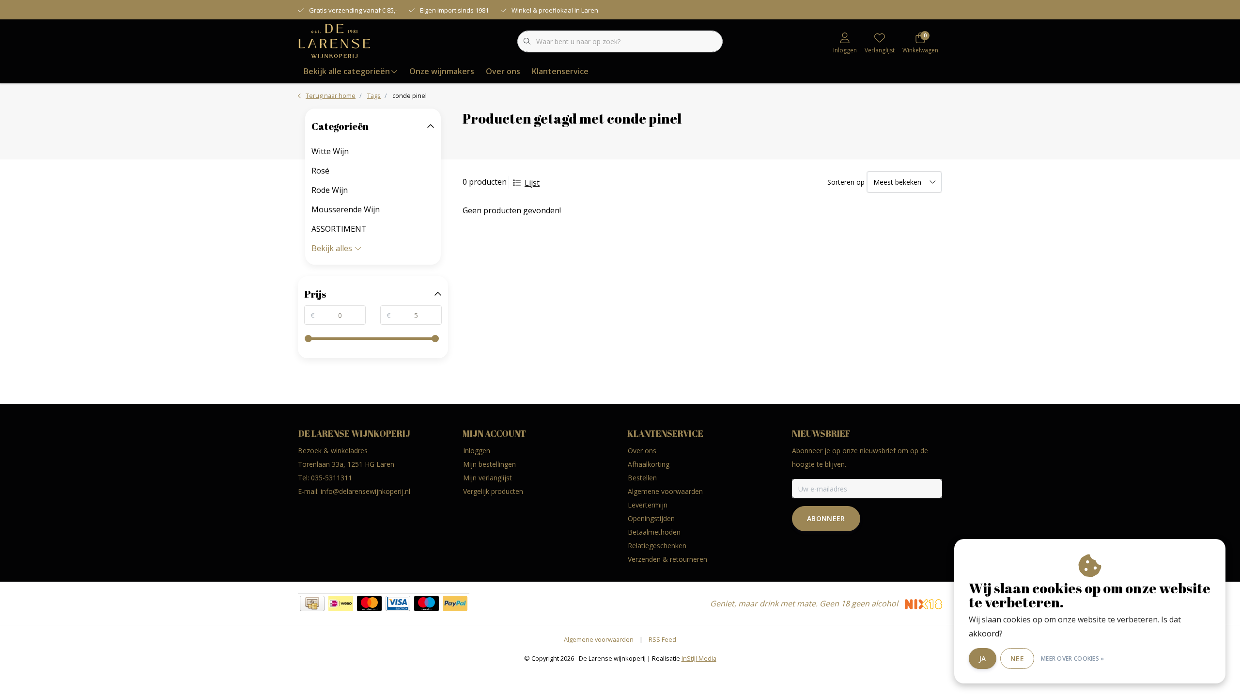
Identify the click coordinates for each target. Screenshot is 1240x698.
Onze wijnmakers (441, 71)
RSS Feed (662, 639)
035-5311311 (331, 477)
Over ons (503, 71)
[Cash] (312, 603)
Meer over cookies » (1072, 658)
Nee (1017, 658)
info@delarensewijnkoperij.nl (365, 491)
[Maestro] (426, 603)
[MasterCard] (369, 603)
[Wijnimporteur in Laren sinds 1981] (334, 40)
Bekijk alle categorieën (347, 71)
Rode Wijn (329, 190)
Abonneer (826, 518)
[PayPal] (455, 603)
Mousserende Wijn (345, 209)
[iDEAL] (340, 603)
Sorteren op (846, 182)
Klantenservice (560, 71)
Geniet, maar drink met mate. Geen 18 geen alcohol (805, 603)
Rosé (320, 170)
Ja (982, 658)
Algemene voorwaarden (599, 639)
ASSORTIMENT (339, 228)
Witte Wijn (330, 151)
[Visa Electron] (398, 603)
